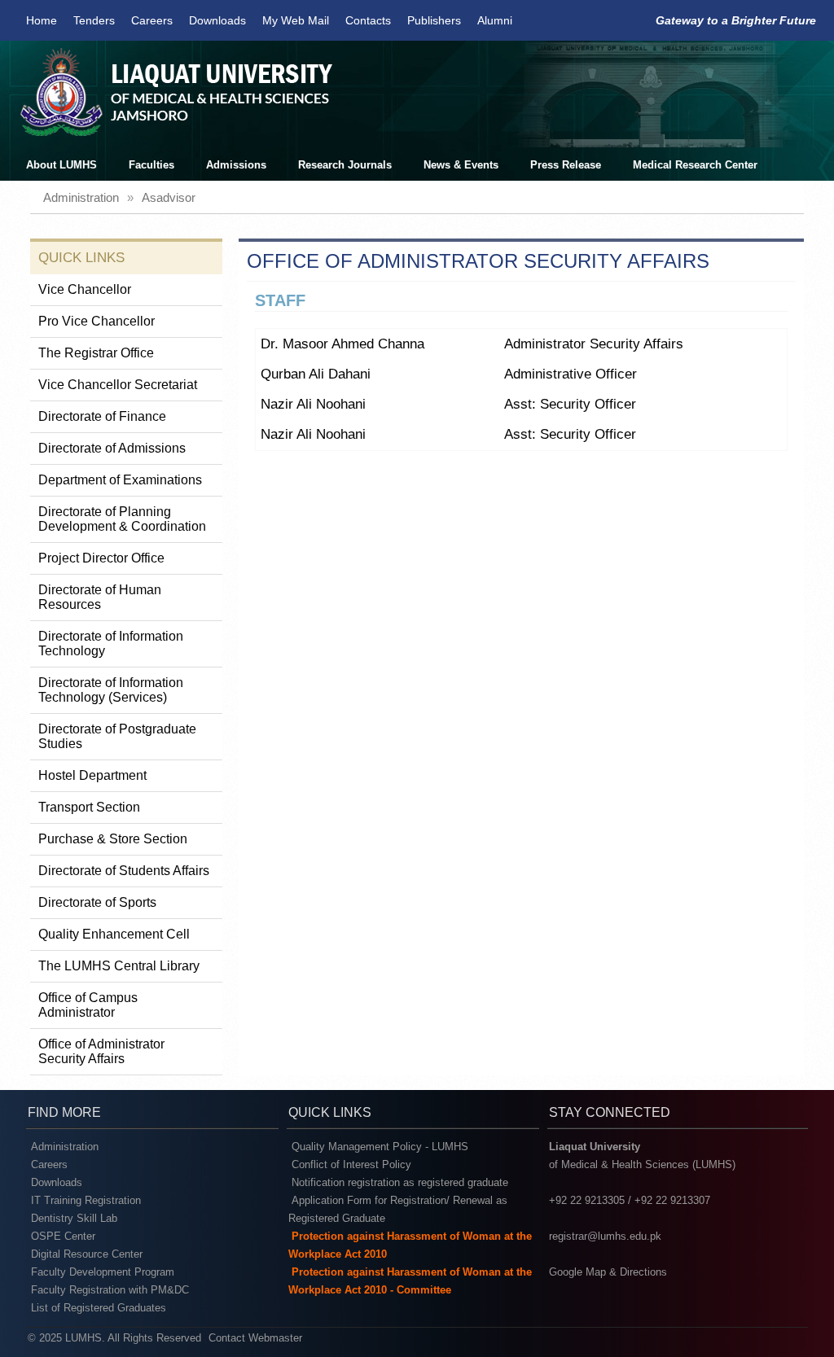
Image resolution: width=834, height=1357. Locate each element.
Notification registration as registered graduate (400, 1182)
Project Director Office (101, 558)
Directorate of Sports (97, 902)
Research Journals (345, 165)
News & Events (461, 165)
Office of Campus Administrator (88, 1005)
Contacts (368, 20)
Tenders (94, 20)
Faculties (151, 165)
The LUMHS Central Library (119, 966)
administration (81, 197)
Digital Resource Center (87, 1254)
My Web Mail (295, 20)
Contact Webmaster (255, 1338)
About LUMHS (61, 165)
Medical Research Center (695, 165)
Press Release (565, 165)
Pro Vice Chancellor (96, 321)
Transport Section (89, 807)
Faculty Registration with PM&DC (110, 1290)
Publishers (434, 20)
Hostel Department (92, 775)
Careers (152, 20)
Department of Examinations (120, 480)
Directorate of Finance (102, 416)
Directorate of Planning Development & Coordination (122, 519)
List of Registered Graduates (98, 1308)
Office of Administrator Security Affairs (101, 1051)
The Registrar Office (96, 353)
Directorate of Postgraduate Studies (117, 736)
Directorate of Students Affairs (123, 871)
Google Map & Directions (608, 1272)
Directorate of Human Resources (99, 597)
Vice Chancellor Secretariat (117, 385)
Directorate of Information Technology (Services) (110, 690)
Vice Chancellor (84, 289)
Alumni (494, 20)
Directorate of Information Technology (110, 643)
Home (41, 20)
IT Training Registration (86, 1200)
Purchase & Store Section (112, 839)
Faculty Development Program (102, 1272)
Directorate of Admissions (112, 448)
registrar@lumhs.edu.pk (605, 1236)
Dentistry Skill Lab (74, 1218)
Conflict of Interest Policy (351, 1164)
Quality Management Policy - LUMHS (380, 1146)
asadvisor (168, 197)
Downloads (217, 20)
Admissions (236, 165)
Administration (65, 1146)
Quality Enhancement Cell (114, 934)
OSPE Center (63, 1236)
